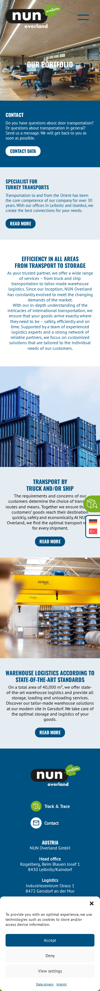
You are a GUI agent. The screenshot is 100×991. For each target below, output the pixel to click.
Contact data (23, 151)
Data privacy (45, 984)
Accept (50, 940)
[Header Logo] (33, 16)
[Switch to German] (93, 522)
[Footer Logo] (50, 775)
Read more (20, 223)
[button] (91, 903)
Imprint (61, 984)
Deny (50, 955)
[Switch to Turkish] (93, 531)
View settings (50, 971)
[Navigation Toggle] (83, 17)
